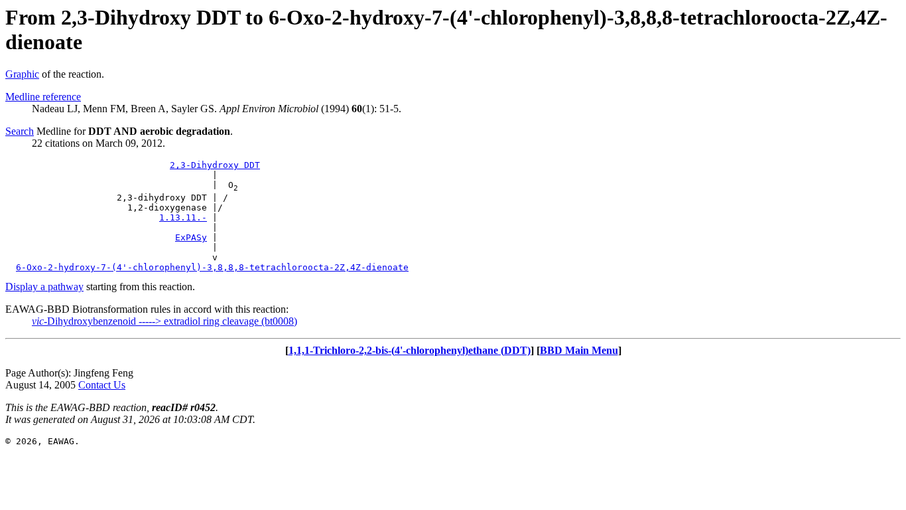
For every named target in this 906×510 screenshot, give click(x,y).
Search (19, 131)
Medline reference (43, 96)
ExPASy (191, 237)
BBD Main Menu (579, 350)
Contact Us (101, 384)
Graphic (22, 74)
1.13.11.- (183, 217)
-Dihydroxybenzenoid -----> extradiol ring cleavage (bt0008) (164, 321)
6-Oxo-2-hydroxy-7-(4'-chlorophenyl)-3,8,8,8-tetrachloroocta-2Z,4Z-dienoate (212, 267)
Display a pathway (44, 286)
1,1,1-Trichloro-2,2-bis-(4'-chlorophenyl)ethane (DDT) (410, 350)
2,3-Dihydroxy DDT (215, 165)
